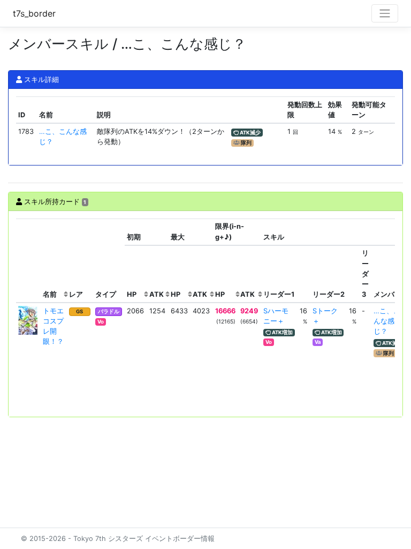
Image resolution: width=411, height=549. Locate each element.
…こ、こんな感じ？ (387, 321)
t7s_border (34, 13)
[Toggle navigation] (384, 13)
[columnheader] (28, 261)
